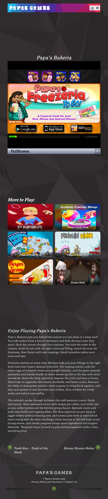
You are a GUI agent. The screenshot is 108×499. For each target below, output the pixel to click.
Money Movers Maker (81, 448)
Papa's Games (52, 478)
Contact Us (71, 481)
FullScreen (19, 151)
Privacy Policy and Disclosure (47, 481)
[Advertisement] (54, 33)
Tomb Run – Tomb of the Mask (28, 450)
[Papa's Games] (29, 8)
